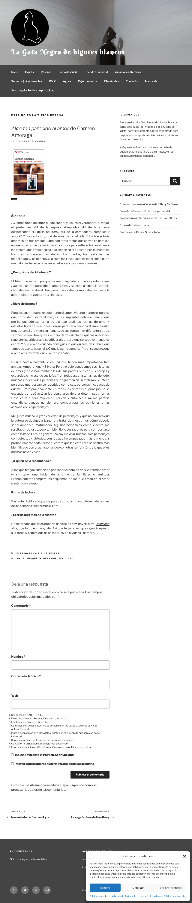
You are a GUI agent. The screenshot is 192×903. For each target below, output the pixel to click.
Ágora (67, 81)
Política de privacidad (58, 755)
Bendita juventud (97, 72)
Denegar (138, 888)
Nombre (18, 656)
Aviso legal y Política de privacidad (129, 896)
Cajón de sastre (87, 81)
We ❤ (52, 81)
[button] (184, 856)
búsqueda (34, 558)
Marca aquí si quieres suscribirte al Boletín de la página (54, 764)
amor (20, 558)
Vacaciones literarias (128, 72)
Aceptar (105, 888)
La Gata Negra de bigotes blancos (68, 52)
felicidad (66, 558)
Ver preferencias (171, 888)
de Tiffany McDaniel (149, 204)
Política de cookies (100, 896)
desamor (50, 558)
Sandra (40, 141)
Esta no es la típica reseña (37, 115)
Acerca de (151, 81)
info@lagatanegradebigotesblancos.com (45, 743)
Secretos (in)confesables (26, 81)
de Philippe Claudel (145, 211)
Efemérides (111, 81)
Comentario (21, 605)
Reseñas (46, 72)
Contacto (131, 81)
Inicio (14, 72)
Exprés (29, 72)
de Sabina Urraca (134, 225)
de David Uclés (148, 218)
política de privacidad (80, 747)
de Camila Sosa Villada (140, 232)
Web (14, 695)
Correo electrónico (26, 676)
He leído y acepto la (45, 755)
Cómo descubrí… (68, 72)
